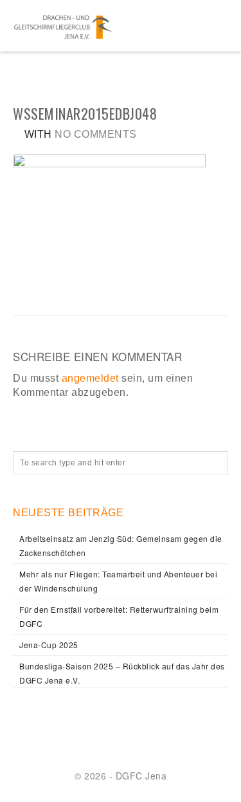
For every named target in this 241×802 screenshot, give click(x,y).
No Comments (96, 134)
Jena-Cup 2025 (48, 644)
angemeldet (90, 378)
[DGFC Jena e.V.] (63, 25)
